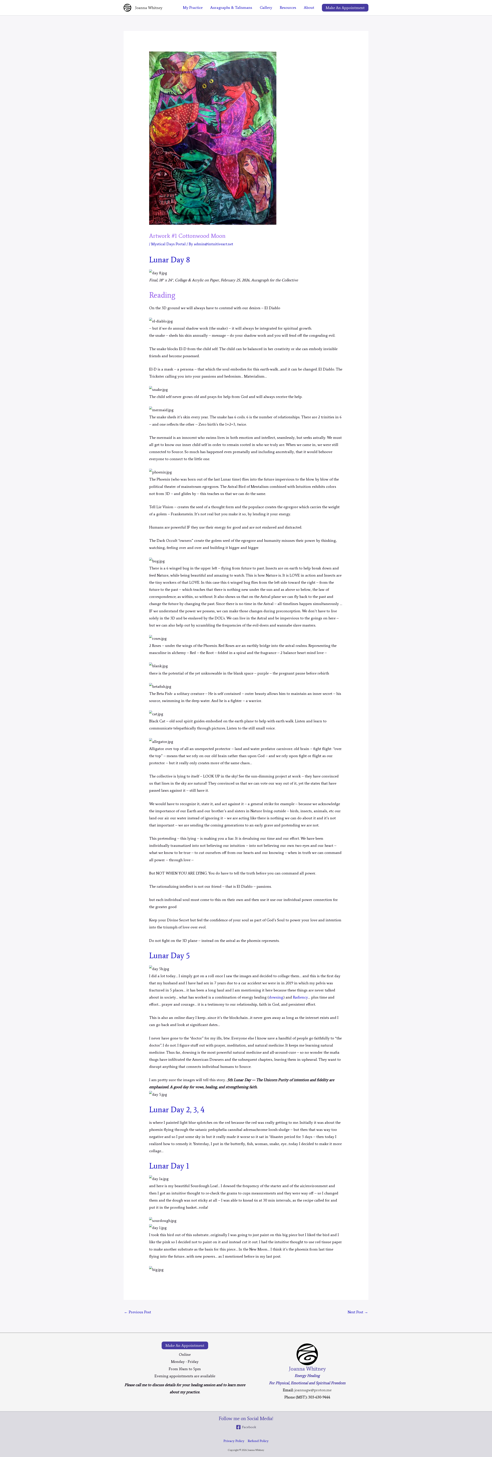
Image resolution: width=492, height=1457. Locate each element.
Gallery (266, 7)
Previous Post (137, 1312)
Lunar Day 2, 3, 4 (176, 1109)
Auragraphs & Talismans (231, 7)
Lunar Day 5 (169, 955)
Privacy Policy (234, 1441)
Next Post (358, 1312)
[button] (345, 8)
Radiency (300, 997)
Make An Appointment (184, 1345)
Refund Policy (258, 1441)
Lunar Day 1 (169, 1166)
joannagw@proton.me (313, 1390)
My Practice (193, 7)
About (309, 7)
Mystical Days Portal (168, 244)
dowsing (276, 997)
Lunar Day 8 (169, 259)
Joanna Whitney (148, 7)
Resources (288, 7)
